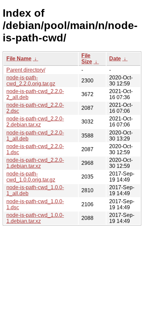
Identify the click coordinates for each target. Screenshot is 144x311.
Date (115, 58)
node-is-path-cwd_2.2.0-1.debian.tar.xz (35, 163)
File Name (18, 58)
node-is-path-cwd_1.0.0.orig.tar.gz (30, 177)
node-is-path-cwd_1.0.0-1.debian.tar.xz (35, 218)
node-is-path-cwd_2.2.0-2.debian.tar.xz (35, 121)
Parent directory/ (25, 70)
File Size (86, 58)
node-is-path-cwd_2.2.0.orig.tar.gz (30, 80)
